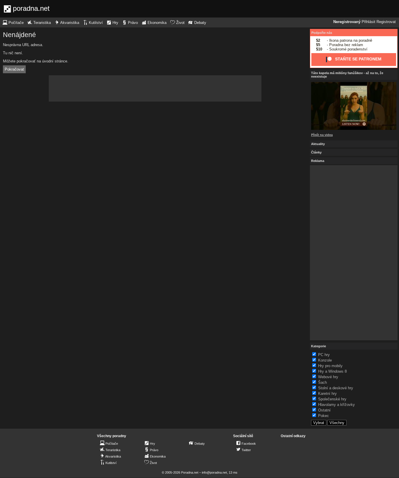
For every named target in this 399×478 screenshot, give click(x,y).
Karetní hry (327, 393)
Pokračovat (14, 69)
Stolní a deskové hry (335, 388)
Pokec (323, 416)
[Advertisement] (155, 88)
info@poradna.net (214, 472)
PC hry (324, 355)
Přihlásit (368, 22)
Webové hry (328, 377)
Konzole (325, 360)
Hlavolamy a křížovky (336, 404)
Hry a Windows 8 (332, 371)
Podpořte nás (321, 32)
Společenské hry (332, 399)
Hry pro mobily (330, 366)
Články (316, 152)
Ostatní (324, 410)
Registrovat (386, 22)
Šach (322, 382)
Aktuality (318, 144)
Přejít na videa (322, 135)
